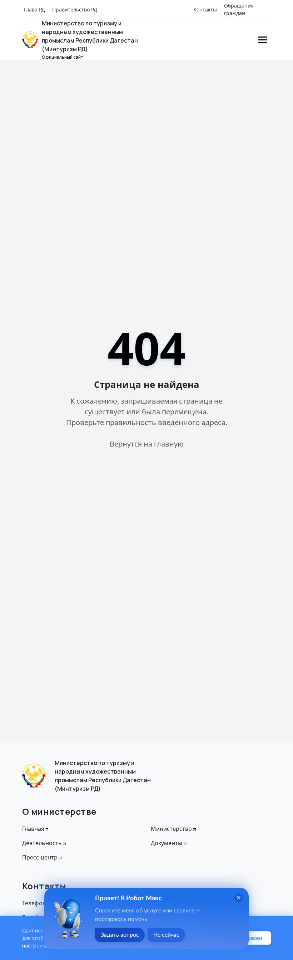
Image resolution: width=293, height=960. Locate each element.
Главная (33, 829)
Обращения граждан (239, 9)
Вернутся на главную (147, 444)
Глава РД (34, 9)
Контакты (205, 9)
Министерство (171, 829)
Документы (166, 843)
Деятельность (42, 843)
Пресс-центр (40, 857)
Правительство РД (74, 9)
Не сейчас (166, 935)
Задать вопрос (120, 935)
